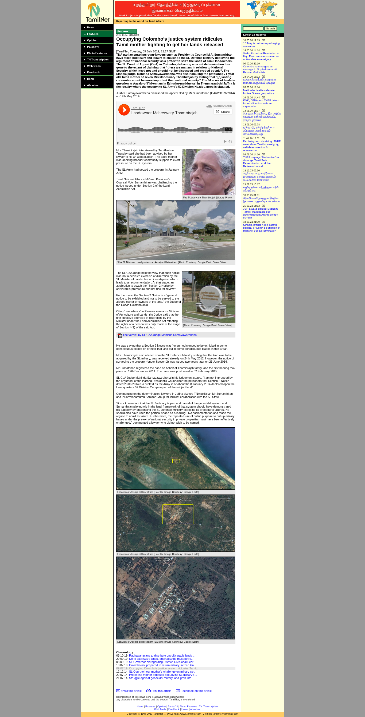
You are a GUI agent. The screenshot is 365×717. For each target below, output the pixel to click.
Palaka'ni (93, 46)
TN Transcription (97, 59)
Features (93, 33)
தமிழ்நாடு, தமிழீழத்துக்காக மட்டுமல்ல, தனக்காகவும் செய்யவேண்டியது (259, 130)
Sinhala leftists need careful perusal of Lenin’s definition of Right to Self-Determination (261, 227)
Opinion (92, 40)
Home (91, 78)
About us (93, 85)
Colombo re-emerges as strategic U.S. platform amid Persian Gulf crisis (260, 69)
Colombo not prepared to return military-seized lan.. (162, 665)
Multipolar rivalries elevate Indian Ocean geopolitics (259, 92)
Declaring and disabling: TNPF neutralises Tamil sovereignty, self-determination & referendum (262, 146)
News (90, 27)
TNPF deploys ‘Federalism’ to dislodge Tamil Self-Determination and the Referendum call (261, 162)
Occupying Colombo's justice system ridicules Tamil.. (163, 668)
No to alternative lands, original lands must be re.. (161, 658)
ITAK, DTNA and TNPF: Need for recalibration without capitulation (261, 103)
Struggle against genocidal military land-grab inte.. (161, 678)
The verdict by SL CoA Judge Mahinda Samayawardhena (160, 334)
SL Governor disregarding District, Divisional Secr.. (162, 662)
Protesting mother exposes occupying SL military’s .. (163, 674)
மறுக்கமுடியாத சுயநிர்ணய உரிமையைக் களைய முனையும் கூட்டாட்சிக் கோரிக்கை (259, 176)
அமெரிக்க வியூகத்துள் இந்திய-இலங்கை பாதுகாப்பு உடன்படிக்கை (261, 200)
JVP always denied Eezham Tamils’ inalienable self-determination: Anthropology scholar (260, 213)
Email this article (131, 690)
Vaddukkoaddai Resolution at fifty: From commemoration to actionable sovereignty (261, 56)
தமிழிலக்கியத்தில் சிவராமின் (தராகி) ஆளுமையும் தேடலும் (259, 81)
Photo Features (97, 53)
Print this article (161, 690)
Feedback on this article (196, 690)
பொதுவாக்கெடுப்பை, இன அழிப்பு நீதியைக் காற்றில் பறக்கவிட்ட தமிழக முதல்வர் (262, 116)
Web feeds (94, 65)
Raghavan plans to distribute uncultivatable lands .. (162, 655)
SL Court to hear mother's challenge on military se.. (162, 671)
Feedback (93, 72)
